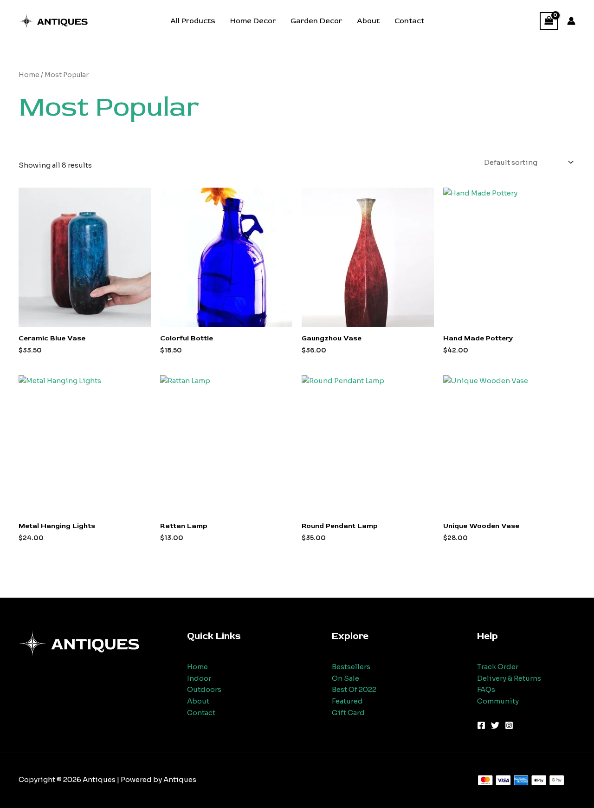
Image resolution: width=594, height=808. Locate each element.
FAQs (486, 689)
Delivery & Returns (509, 678)
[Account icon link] (571, 21)
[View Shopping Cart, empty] (549, 21)
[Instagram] (509, 725)
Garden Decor (316, 21)
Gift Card (348, 712)
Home (29, 75)
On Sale (345, 678)
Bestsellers (351, 666)
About (368, 21)
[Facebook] (481, 725)
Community (498, 701)
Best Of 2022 (354, 689)
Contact (409, 21)
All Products (192, 21)
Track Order (497, 666)
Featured (347, 701)
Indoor (199, 678)
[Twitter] (495, 725)
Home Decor (253, 21)
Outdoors (204, 689)
